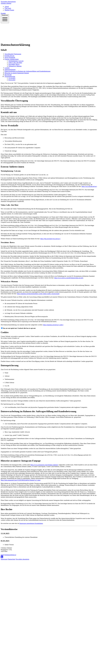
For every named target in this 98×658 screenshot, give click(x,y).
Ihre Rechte (8, 75)
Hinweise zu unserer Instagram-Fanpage (17, 73)
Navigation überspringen (8, 1)
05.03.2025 (11, 80)
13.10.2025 (11, 78)
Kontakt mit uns (9, 56)
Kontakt (3, 13)
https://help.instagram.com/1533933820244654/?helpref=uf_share (20, 480)
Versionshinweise (10, 76)
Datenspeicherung (10, 69)
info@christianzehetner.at (8, 555)
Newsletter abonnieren (22, 559)
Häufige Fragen (17, 40)
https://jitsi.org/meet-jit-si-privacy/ (50, 239)
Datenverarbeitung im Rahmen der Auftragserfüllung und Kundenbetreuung (27, 71)
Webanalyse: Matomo (15, 66)
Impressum (4, 559)
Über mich (8, 40)
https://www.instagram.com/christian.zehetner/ (44, 465)
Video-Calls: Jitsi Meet (15, 62)
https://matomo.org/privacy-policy (53, 325)
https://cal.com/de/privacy (89, 186)
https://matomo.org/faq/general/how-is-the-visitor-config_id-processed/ (38, 294)
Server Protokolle (10, 57)
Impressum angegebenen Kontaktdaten (31, 523)
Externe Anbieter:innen (12, 59)
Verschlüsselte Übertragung (13, 54)
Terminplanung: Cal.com (15, 61)
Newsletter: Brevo (13, 64)
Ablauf (3, 40)
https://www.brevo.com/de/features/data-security (68, 278)
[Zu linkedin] (49, 557)
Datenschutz (11, 559)
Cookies (7, 68)
